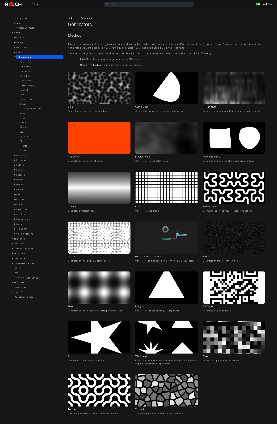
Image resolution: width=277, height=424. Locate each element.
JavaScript (19, 243)
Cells (22, 62)
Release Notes (21, 282)
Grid (22, 94)
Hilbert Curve (26, 99)
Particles (20, 189)
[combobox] (148, 4)
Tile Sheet (24, 136)
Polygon (24, 122)
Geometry (21, 155)
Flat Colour (25, 76)
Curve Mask (25, 67)
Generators (25, 57)
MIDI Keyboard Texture (30, 108)
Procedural (21, 204)
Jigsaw (23, 104)
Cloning (20, 42)
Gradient (24, 90)
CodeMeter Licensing (24, 263)
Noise (22, 113)
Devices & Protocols (23, 248)
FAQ (16, 273)
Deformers (21, 47)
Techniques (19, 239)
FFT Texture (25, 71)
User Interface (21, 18)
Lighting (20, 165)
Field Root (86, 59)
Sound (19, 224)
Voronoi (23, 150)
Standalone (19, 253)
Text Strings (21, 229)
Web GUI (19, 268)
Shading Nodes (23, 219)
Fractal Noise (26, 80)
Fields (19, 52)
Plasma (23, 118)
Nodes (17, 32)
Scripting (20, 214)
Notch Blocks (20, 258)
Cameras (20, 37)
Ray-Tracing (22, 209)
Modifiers (20, 180)
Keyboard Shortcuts (24, 28)
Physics (20, 194)
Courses (18, 23)
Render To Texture (91, 65)
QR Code (24, 127)
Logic (19, 170)
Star (22, 132)
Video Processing (24, 234)
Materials (20, 175)
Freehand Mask (27, 85)
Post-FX (20, 199)
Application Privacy (24, 297)
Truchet (23, 146)
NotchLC (18, 292)
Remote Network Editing (26, 278)
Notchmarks (20, 287)
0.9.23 (36, 4)
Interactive (21, 160)
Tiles (22, 141)
